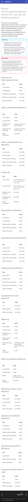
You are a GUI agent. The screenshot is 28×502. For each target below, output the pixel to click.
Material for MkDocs (10, 500)
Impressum (18, 498)
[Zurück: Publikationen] (2, 494)
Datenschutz (23, 498)
